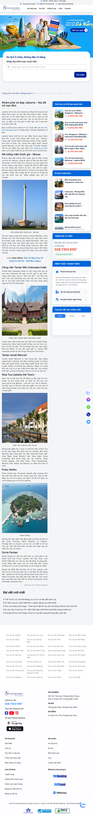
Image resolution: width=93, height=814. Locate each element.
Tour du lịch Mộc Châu (77, 635)
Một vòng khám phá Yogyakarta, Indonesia (74, 181)
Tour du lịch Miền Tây (56, 662)
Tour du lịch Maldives (14, 677)
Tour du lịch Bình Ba (76, 651)
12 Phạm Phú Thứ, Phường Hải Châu (62, 715)
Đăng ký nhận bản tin (13, 789)
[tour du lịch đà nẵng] (46, 36)
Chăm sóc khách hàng (14, 784)
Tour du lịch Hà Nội (13, 635)
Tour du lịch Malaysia (35, 666)
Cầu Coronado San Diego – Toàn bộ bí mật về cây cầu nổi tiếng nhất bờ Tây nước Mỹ (40, 606)
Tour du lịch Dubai (55, 670)
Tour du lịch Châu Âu (35, 677)
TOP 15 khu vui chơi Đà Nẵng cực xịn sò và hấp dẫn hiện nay (30, 599)
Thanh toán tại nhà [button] (68, 272)
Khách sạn (51, 8)
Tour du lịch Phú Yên (56, 646)
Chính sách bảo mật (13, 758)
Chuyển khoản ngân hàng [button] (70, 299)
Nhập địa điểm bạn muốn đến (22, 61)
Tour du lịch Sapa (12, 639)
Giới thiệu (8, 743)
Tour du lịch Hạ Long (35, 635)
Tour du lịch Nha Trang (77, 646)
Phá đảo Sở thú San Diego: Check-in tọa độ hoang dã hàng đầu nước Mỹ (35, 613)
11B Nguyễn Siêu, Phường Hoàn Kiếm (62, 707)
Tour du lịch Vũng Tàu (56, 655)
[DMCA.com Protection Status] (62, 811)
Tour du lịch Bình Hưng (56, 651)
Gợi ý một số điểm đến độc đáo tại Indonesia (75, 216)
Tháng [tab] (71, 316)
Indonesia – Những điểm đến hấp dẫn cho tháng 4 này (75, 194)
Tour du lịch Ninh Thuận (36, 651)
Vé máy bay (32, 8)
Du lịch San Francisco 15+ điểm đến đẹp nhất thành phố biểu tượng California (37, 609)
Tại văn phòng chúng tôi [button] (70, 292)
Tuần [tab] (60, 316)
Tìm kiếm (80, 75)
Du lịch (42, 8)
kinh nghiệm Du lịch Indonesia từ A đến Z (73, 204)
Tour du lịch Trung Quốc (15, 670)
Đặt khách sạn (53, 753)
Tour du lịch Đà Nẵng (77, 639)
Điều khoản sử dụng (13, 763)
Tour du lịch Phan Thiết (15, 651)
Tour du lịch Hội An (13, 646)
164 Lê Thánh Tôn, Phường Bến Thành (63, 699)
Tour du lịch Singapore (77, 662)
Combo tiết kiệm (54, 763)
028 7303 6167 (66, 249)
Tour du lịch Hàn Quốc (77, 666)
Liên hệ (8, 748)
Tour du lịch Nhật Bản (56, 666)
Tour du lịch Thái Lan (14, 666)
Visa (60, 8)
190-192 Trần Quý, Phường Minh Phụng (63, 696)
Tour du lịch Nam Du (14, 655)
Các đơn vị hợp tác (12, 753)
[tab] (71, 272)
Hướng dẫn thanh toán (14, 779)
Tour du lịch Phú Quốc (77, 655)
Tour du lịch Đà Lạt (34, 662)
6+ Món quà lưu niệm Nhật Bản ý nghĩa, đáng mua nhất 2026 (30, 603)
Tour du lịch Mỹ (74, 677)
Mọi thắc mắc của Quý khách (66, 243)
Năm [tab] (83, 316)
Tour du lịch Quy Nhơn (35, 646)
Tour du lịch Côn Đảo (14, 662)
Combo (68, 8)
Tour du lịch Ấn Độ (76, 670)
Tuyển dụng (9, 774)
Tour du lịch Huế (54, 639)
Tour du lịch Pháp (54, 677)
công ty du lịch (40, 148)
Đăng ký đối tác (11, 794)
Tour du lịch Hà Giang (56, 635)
